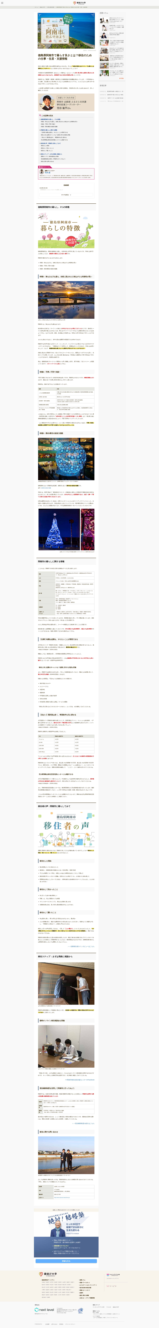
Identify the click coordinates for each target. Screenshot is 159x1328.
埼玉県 (51, 1284)
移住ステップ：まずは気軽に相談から (51, 154)
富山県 (43, 1287)
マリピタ (108, 1307)
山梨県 (55, 1287)
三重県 (43, 1289)
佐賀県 (51, 1294)
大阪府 (55, 1289)
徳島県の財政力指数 (46, 488)
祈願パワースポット (85, 1282)
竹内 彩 (47, 172)
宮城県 (55, 1282)
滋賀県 (47, 1289)
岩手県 (51, 1282)
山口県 (59, 1292)
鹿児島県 (44, 1297)
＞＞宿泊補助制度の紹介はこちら (83, 1123)
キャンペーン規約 (98, 1314)
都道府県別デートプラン (48, 1280)
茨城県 (71, 1282)
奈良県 (59, 1289)
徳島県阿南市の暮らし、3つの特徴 (50, 119)
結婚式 (81, 1292)
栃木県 (43, 1284)
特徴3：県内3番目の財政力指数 (49, 126)
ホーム (36, 7)
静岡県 (64, 1287)
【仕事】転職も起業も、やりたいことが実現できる (54, 132)
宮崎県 (67, 1294)
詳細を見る (66, 1261)
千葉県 (55, 1284)
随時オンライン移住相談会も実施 (49, 156)
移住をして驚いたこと (47, 150)
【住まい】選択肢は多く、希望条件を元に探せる (54, 137)
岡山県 (51, 1292)
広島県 (55, 1292)
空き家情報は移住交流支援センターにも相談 (52, 140)
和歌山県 (68, 1289)
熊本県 (63, 1294)
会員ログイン (116, 1314)
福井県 (51, 1287)
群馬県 (47, 1284)
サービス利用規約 (107, 1314)
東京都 (59, 1284)
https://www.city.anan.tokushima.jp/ (62, 1197)
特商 (104, 1317)
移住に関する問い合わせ (47, 161)
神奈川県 (64, 1284)
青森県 (47, 1282)
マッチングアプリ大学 (98, 1307)
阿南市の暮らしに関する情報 (49, 130)
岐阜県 (71, 1287)
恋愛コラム (82, 1280)
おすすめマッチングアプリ (113, 1278)
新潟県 (68, 1284)
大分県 (59, 1294)
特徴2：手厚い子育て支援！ (48, 124)
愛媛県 (71, 1292)
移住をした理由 (45, 145)
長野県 (59, 1287)
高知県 (43, 1294)
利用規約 (61, 1324)
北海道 (43, 1282)
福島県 (68, 1282)
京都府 (51, 1289)
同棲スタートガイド (85, 1290)
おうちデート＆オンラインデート (88, 1285)
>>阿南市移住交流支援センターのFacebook (79, 1080)
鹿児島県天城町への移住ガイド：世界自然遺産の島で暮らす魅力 (115, 91)
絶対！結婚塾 (96, 1312)
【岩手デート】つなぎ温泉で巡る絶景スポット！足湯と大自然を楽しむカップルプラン (115, 98)
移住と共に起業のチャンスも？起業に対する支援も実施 (55, 135)
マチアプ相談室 (96, 1316)
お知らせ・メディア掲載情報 (87, 1298)
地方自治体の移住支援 (85, 1287)
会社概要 (47, 1324)
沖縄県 (48, 1297)
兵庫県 (63, 1289)
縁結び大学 (116, 1307)
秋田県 (59, 1282)
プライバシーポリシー (112, 1317)
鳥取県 (43, 1292)
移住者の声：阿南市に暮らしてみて (51, 143)
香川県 (67, 1292)
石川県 (47, 1287)
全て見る (121, 78)
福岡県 (47, 1294)
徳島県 (63, 1292)
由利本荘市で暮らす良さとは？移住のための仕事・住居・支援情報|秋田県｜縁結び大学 (115, 94)
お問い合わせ (54, 1324)
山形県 (64, 1282)
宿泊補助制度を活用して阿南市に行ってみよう (53, 159)
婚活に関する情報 (84, 1295)
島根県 (47, 1292)
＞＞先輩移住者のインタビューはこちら (81, 946)
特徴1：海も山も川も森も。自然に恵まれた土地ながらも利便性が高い (59, 121)
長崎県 (55, 1294)
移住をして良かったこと (47, 148)
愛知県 (67, 1287)
